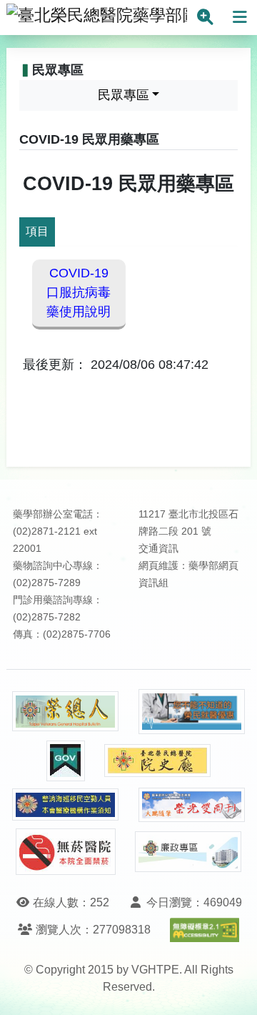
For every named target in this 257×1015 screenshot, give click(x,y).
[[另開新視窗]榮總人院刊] (65, 711)
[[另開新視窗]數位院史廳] (157, 761)
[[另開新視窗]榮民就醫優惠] (192, 711)
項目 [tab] (37, 231)
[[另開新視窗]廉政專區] (188, 852)
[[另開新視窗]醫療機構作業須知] (65, 804)
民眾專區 (123, 95)
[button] (233, 990)
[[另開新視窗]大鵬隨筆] (192, 805)
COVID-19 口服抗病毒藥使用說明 (78, 292)
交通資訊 (158, 548)
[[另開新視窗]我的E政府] (65, 761)
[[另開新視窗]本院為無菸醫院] (66, 851)
